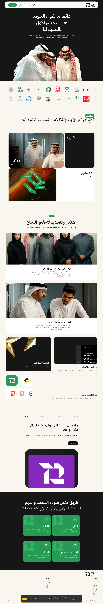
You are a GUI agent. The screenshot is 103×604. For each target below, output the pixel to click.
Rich (26, 416)
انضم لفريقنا (34, 5)
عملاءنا (48, 588)
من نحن (28, 5)
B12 (96, 592)
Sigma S (95, 594)
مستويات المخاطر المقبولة (83, 601)
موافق (24, 598)
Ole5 (59, 416)
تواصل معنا (47, 584)
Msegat (76, 416)
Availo (42, 416)
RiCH (96, 584)
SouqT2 (95, 590)
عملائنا (40, 5)
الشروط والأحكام (93, 601)
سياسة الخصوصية (74, 599)
